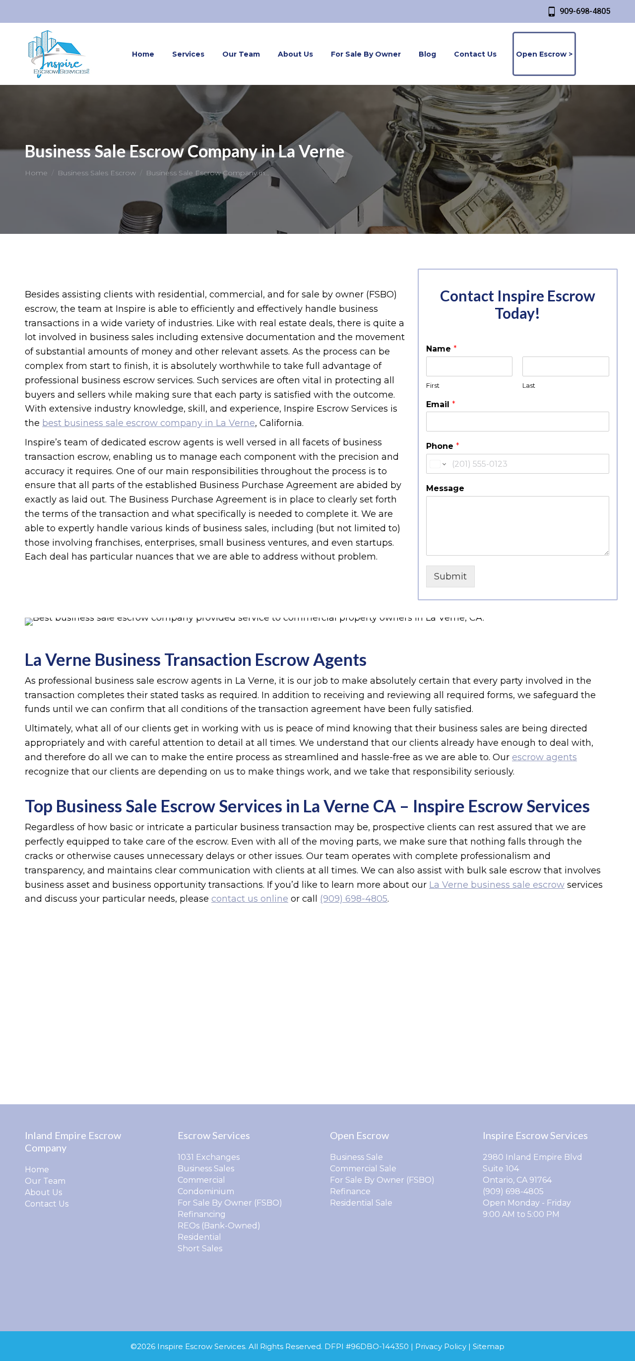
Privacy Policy (440, 1346)
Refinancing (202, 1214)
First (433, 385)
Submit (450, 576)
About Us (43, 1192)
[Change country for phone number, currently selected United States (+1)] (437, 464)
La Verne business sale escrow (497, 884)
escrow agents (544, 757)
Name (441, 349)
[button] (464, 13)
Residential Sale (361, 1203)
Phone (442, 446)
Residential (199, 1237)
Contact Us (46, 1204)
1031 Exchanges (209, 1157)
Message (445, 488)
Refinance (350, 1191)
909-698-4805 (585, 11)
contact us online (249, 898)
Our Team (45, 1181)
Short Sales (200, 1248)
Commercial (201, 1180)
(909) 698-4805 (353, 898)
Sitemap (489, 1346)
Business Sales (206, 1168)
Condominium (206, 1191)
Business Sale (356, 1157)
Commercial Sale (363, 1168)
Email (440, 404)
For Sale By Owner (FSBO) (230, 1203)
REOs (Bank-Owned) (219, 1225)
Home (37, 1169)
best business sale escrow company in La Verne (148, 423)
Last (528, 385)
